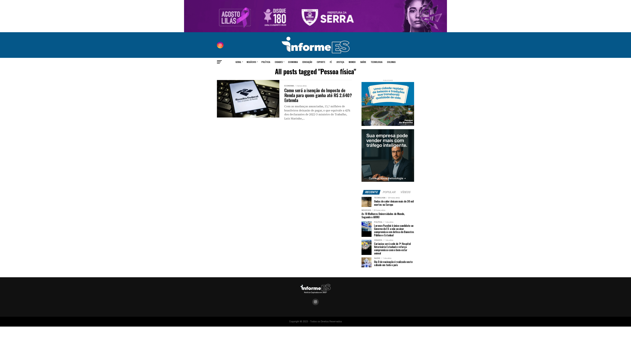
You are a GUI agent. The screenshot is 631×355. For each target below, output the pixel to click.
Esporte (321, 62)
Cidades (279, 62)
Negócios (251, 62)
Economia (293, 62)
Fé (331, 62)
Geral (238, 62)
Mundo (352, 62)
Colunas (391, 62)
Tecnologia (376, 62)
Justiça (340, 62)
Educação (307, 62)
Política (265, 62)
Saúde (363, 62)
